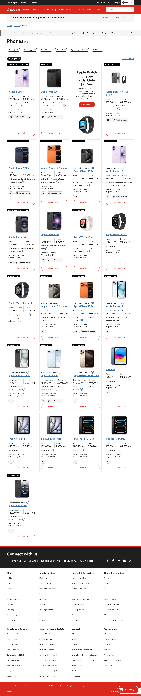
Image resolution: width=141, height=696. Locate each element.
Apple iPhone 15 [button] (114, 306)
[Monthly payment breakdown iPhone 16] (21, 250)
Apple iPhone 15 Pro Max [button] (54, 306)
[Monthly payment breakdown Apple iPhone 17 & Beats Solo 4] (118, 108)
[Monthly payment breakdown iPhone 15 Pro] (88, 184)
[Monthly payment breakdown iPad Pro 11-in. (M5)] (84, 450)
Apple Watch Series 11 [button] (20, 303)
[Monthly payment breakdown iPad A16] (116, 380)
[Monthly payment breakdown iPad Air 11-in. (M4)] (19, 450)
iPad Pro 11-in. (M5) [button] (84, 438)
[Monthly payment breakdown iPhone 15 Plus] (23, 389)
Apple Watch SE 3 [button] (83, 237)
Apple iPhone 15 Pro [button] (84, 171)
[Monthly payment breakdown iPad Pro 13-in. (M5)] (116, 450)
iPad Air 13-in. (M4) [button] (51, 438)
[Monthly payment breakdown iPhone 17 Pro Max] (57, 181)
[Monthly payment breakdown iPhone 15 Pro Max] (48, 319)
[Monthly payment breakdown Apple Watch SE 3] (88, 250)
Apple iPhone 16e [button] (18, 505)
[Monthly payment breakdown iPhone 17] (21, 105)
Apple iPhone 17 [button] (17, 91)
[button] (109, 2)
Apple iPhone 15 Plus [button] (19, 375)
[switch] (116, 2)
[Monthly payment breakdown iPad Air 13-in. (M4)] (52, 450)
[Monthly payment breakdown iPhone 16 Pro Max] (81, 389)
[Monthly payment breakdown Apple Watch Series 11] (30, 314)
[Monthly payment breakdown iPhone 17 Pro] (22, 181)
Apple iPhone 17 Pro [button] (19, 168)
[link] (12, 2)
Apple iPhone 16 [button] (17, 237)
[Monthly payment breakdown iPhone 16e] (23, 519)
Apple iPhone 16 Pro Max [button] (86, 375)
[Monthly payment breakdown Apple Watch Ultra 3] (116, 245)
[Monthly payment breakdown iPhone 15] (120, 319)
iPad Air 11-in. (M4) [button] (18, 438)
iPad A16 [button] (110, 369)
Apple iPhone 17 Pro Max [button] (54, 168)
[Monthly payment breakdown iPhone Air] (64, 105)
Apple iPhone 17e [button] (50, 234)
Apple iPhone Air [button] (49, 91)
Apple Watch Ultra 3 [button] (116, 234)
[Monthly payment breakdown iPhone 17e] (45, 248)
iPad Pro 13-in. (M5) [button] (116, 438)
